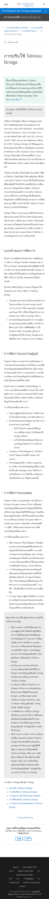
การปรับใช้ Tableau (29, 31)
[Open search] (44, 4)
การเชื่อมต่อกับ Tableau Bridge (23, 799)
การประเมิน (14, 99)
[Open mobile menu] (6, 4)
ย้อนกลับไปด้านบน (25, 818)
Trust (18, 879)
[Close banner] (45, 11)
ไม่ (27, 839)
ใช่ (18, 839)
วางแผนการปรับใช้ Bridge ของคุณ (24, 795)
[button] (5, 42)
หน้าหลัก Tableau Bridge (21, 788)
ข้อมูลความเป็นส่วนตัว (25, 871)
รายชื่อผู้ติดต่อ (29, 879)
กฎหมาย (16, 867)
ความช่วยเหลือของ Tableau (17, 28)
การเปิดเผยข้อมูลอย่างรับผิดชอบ (24, 875)
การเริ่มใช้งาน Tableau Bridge (23, 792)
